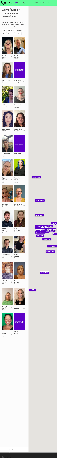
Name (4, 33)
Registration (19, 30)
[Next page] (25, 450)
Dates (4, 30)
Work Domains (11, 30)
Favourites (10, 33)
